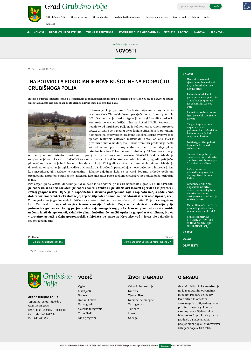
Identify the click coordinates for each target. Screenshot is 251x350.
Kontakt (50, 24)
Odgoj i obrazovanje (141, 286)
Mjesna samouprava (157, 17)
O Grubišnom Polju (56, 17)
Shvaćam (165, 346)
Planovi (216, 32)
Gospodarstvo (100, 17)
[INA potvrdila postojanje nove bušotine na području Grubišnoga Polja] (57, 131)
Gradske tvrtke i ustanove (127, 17)
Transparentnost (99, 32)
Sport (131, 313)
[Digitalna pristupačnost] (247, 6)
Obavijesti (190, 245)
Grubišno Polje (120, 44)
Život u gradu (180, 17)
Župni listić (85, 313)
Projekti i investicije (65, 32)
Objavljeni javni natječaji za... (47, 241)
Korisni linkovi (87, 300)
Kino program (87, 318)
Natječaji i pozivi (176, 32)
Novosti (39, 32)
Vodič (207, 17)
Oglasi (187, 239)
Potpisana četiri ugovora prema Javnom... (147, 241)
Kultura (133, 291)
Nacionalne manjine (141, 300)
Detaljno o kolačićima (181, 346)
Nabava (199, 32)
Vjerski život (136, 295)
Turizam (133, 309)
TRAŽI (215, 6)
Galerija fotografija (90, 309)
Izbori (195, 17)
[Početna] (28, 32)
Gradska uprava (79, 17)
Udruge (133, 318)
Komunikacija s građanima (138, 32)
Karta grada (86, 304)
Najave (188, 232)
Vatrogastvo (135, 304)
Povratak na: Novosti (45, 251)
